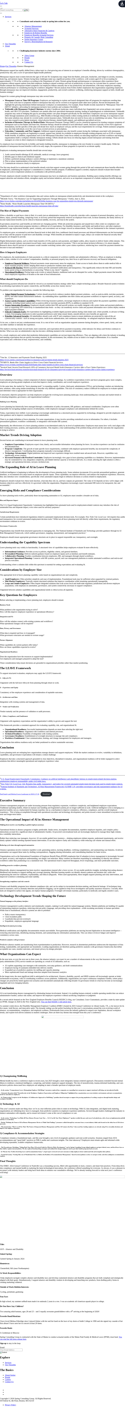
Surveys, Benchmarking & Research (38, 42)
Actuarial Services (31, 28)
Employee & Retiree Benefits (35, 33)
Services (8, 17)
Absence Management (33, 26)
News (26, 60)
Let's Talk (4, 3)
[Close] (1, 8)
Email (2, 1347)
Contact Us (28, 62)
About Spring (10, 1375)
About (7, 46)
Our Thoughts (10, 44)
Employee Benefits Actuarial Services (38, 35)
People (27, 58)
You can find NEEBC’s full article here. (56, 1002)
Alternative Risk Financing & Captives (39, 31)
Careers (8, 1380)
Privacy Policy (10, 1405)
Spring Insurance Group (33, 39)
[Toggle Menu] (1, 13)
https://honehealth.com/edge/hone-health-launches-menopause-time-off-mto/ (29, 206)
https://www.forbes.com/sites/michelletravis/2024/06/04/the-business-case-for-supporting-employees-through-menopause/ (46, 201)
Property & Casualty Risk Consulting (38, 37)
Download (46, 794)
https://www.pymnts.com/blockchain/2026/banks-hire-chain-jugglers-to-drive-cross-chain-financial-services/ (41, 365)
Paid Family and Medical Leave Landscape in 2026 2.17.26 (19, 794)
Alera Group (29, 55)
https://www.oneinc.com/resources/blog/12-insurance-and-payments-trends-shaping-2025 (34, 360)
